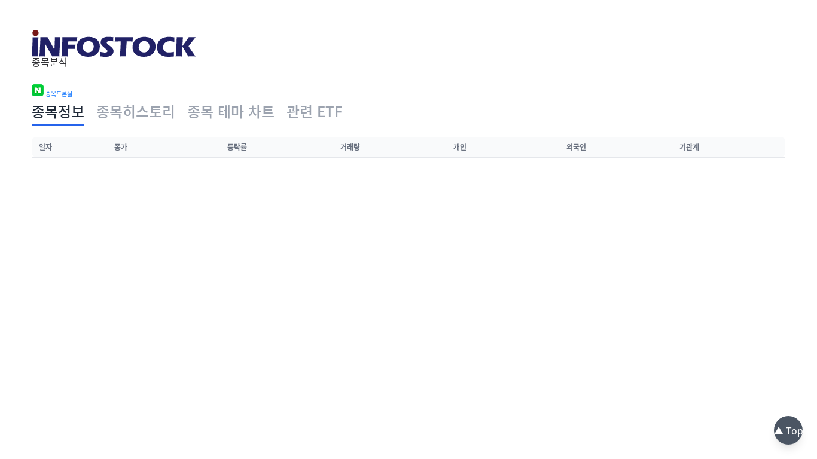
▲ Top (788, 430)
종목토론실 (58, 94)
